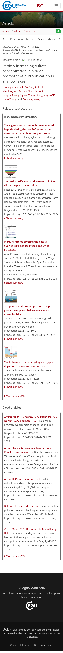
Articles (6, 31)
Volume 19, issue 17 (24, 31)
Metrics (30, 39)
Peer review (16, 39)
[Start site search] (58, 31)
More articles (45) (15, 395)
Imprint (26, 645)
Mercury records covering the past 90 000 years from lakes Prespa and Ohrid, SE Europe (27, 245)
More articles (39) (15, 556)
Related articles (46, 39)
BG (40, 5)
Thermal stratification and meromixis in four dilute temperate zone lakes (30, 183)
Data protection (42, 645)
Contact (14, 645)
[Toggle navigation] (56, 6)
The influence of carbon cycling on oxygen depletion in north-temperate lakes (28, 364)
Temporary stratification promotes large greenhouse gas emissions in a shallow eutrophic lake (27, 310)
